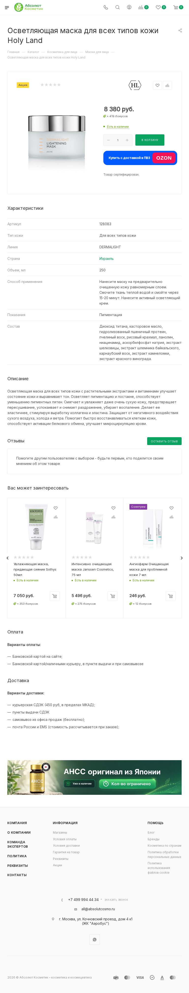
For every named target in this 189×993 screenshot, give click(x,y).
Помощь (156, 823)
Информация (65, 823)
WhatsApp (94, 939)
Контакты (17, 875)
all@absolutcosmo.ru (98, 909)
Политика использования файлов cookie (159, 867)
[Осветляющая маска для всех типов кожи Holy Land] (56, 136)
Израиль (106, 258)
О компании (19, 832)
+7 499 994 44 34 (83, 900)
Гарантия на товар (66, 852)
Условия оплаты (65, 839)
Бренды (153, 839)
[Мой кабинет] (129, 8)
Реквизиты (17, 865)
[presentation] (7, 558)
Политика (17, 856)
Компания (17, 823)
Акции (57, 865)
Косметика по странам (164, 845)
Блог (151, 832)
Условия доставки (66, 845)
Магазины (60, 832)
